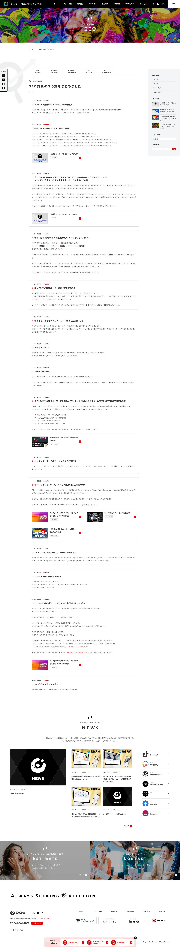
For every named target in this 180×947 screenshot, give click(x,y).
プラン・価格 (68, 4)
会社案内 (105, 4)
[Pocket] (3, 88)
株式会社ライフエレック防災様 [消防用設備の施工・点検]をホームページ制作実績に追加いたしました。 (117, 779)
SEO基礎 (155, 84)
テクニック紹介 (157, 92)
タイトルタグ (156, 88)
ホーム (56, 4)
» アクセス (47, 918)
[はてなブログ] (3, 84)
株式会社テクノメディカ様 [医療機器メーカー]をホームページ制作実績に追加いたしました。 (86, 816)
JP (143, 4)
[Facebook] (3, 75)
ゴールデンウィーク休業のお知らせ (114, 814)
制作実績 (80, 4)
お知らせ (23, 789)
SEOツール (156, 79)
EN (146, 4)
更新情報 (84, 772)
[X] (3, 80)
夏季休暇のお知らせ (16, 793)
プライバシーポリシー (18, 930)
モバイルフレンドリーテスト (77, 652)
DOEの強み (92, 4)
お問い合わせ (129, 4)
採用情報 (117, 4)
